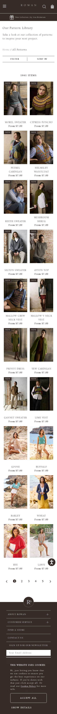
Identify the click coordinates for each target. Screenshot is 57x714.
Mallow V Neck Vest (41, 317)
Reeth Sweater (15, 221)
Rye (15, 564)
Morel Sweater (15, 122)
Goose (15, 466)
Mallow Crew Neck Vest (15, 317)
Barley (15, 515)
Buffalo (41, 466)
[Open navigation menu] (4, 6)
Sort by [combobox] (42, 59)
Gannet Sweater (15, 417)
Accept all (28, 698)
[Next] (49, 581)
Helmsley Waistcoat (41, 170)
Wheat (41, 515)
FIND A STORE (16, 630)
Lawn (41, 564)
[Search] (44, 7)
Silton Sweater (15, 270)
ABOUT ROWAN (17, 614)
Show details (21, 707)
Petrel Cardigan (15, 170)
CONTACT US (15, 638)
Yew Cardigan (41, 368)
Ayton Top (41, 270)
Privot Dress (15, 368)
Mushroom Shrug (41, 219)
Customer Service (20, 622)
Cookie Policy (28, 686)
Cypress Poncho (41, 122)
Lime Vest (41, 417)
